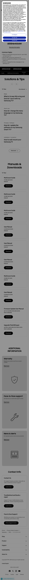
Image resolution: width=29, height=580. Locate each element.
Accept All (14, 37)
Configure (14, 34)
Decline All (14, 40)
